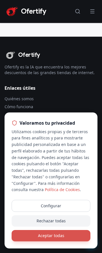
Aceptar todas (51, 235)
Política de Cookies (62, 189)
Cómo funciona (19, 106)
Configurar (51, 205)
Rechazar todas (51, 220)
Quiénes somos (19, 98)
